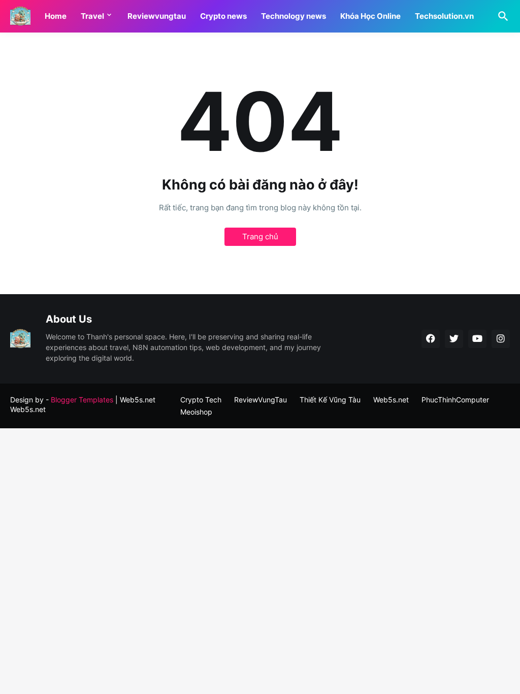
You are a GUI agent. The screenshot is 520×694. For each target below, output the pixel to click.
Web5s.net (28, 409)
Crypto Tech (200, 399)
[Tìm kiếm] (501, 16)
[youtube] (477, 339)
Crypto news (223, 16)
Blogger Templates (82, 399)
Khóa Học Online (370, 16)
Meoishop (196, 411)
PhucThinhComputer (455, 399)
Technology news (293, 16)
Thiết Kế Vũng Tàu (330, 399)
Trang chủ (260, 236)
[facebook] (430, 339)
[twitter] (454, 339)
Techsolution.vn (444, 16)
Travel (92, 16)
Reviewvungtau (156, 16)
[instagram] (501, 339)
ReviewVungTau (260, 399)
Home (56, 16)
